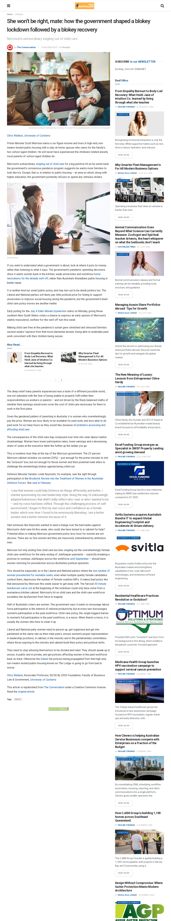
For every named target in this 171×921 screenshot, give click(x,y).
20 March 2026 (147, 895)
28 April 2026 (144, 674)
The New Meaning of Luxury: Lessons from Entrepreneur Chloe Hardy (137, 378)
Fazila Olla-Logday (127, 173)
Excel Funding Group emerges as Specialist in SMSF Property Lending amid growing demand (139, 448)
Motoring (123, 181)
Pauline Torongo (126, 107)
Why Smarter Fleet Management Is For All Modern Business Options (92, 356)
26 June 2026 (144, 457)
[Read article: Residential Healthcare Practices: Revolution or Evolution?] (139, 620)
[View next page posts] (61, 380)
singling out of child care (50, 164)
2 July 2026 (145, 313)
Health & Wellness (128, 682)
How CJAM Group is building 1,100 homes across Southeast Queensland (138, 816)
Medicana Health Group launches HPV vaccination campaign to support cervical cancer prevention (138, 665)
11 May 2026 (144, 530)
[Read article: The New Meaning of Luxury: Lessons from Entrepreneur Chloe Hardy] (139, 403)
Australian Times (126, 247)
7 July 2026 (144, 247)
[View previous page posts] (55, 380)
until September (79, 558)
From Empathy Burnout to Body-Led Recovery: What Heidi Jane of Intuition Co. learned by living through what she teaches (39, 360)
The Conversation (26, 47)
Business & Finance (128, 394)
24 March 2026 (145, 825)
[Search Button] (162, 6)
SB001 (18, 699)
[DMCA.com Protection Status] (58, 709)
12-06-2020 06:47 (49, 47)
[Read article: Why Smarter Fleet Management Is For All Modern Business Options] (68, 357)
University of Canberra (37, 135)
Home (10, 14)
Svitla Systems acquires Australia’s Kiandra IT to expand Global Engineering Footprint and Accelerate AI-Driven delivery (138, 520)
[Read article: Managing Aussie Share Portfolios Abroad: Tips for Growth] (139, 330)
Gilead (44, 659)
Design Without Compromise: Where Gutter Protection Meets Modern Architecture (139, 886)
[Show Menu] (8, 6)
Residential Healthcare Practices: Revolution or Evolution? (137, 597)
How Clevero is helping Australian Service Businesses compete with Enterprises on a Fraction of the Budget (137, 741)
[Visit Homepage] (84, 6)
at (119, 321)
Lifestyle (19, 14)
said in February (41, 482)
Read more (125, 154)
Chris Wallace (15, 135)
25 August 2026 (33, 370)
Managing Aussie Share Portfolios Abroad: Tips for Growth (137, 306)
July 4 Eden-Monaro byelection (48, 311)
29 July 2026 (86, 364)
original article (26, 691)
